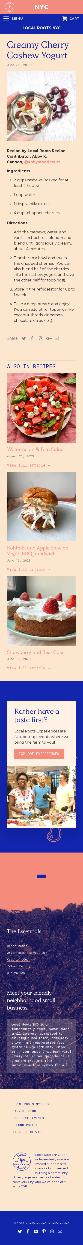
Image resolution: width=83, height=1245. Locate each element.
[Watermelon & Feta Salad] (41, 443)
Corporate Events (28, 1118)
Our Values (16, 973)
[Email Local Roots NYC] (60, 1231)
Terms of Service (28, 1132)
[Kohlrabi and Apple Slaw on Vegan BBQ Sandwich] (41, 542)
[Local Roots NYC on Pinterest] (44, 1231)
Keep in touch (18, 959)
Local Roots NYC (42, 28)
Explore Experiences (39, 754)
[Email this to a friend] (56, 338)
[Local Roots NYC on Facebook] (28, 1231)
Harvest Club (24, 1111)
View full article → (28, 465)
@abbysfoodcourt (42, 162)
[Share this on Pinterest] (39, 338)
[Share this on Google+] (47, 338)
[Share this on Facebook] (31, 338)
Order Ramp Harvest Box (27, 953)
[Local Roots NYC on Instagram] (52, 1231)
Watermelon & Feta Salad (35, 450)
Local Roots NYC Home (32, 1104)
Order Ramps (17, 946)
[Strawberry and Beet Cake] (41, 646)
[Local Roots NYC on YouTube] (36, 1231)
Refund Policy (18, 966)
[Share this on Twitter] (23, 338)
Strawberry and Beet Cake (36, 653)
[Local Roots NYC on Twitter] (20, 1231)
